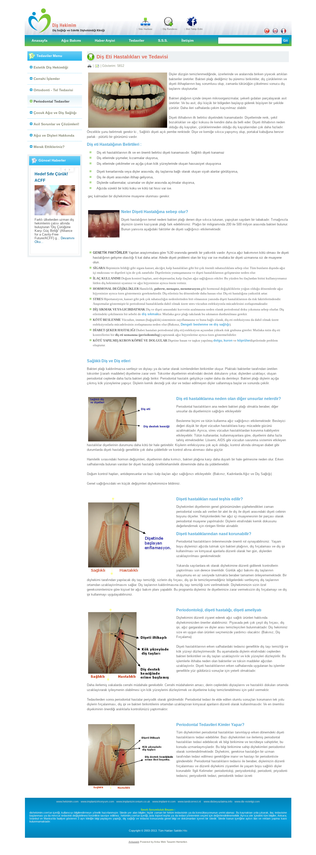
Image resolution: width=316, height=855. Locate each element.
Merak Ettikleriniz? (49, 147)
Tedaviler (136, 40)
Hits (185, 830)
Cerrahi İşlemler (47, 79)
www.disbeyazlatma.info (218, 801)
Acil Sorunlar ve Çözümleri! (56, 124)
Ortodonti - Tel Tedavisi (53, 90)
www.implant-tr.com (164, 801)
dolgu (217, 340)
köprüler (243, 340)
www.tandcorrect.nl (189, 801)
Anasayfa (39, 40)
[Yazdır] (89, 66)
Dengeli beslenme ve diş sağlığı (205, 324)
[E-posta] (97, 66)
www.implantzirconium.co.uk (133, 801)
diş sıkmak (150, 314)
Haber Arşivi (105, 40)
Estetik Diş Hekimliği (51, 67)
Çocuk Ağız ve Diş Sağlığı (55, 113)
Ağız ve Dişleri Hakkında (54, 135)
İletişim (187, 40)
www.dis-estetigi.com (247, 801)
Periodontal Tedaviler (51, 101)
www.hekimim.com (67, 801)
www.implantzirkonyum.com (97, 801)
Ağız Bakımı (71, 40)
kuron (228, 340)
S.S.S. (163, 40)
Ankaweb (134, 841)
